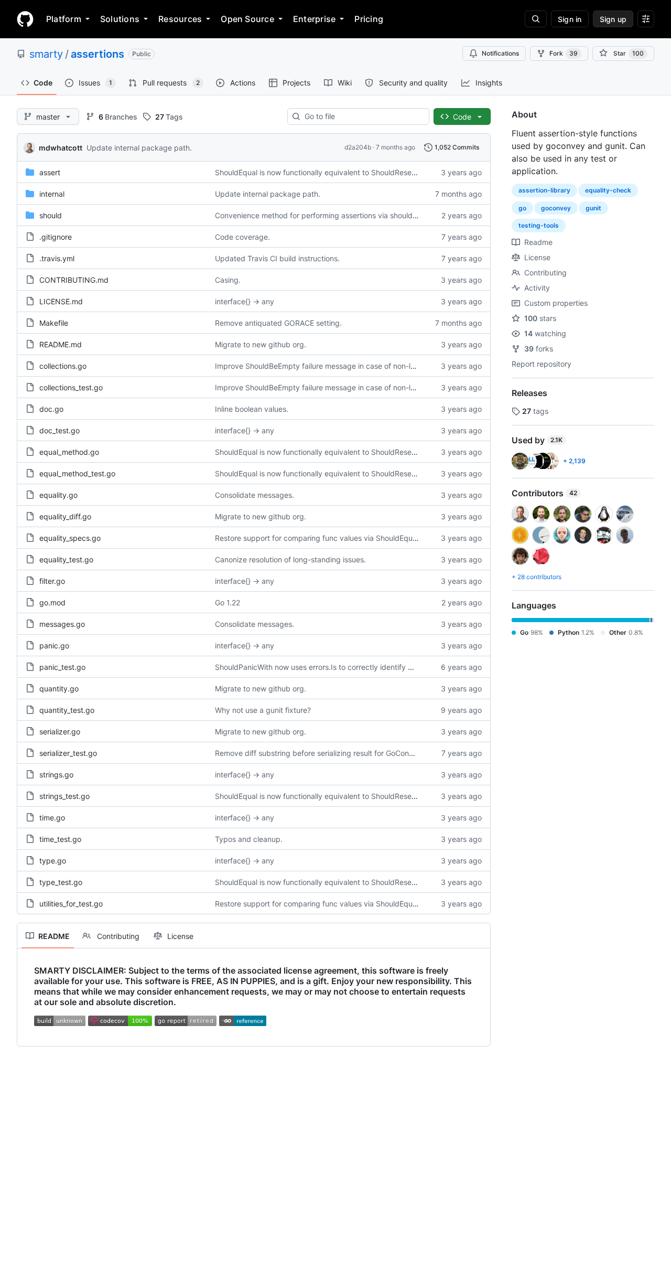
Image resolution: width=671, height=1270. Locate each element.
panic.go (54, 645)
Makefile (53, 322)
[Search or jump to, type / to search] (536, 18)
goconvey (556, 208)
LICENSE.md (61, 301)
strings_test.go (64, 796)
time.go (52, 817)
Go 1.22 (227, 602)
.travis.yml (56, 258)
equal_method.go (69, 451)
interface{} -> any (244, 301)
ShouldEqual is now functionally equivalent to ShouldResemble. (322, 172)
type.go (52, 860)
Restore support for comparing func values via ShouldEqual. (317, 537)
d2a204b (357, 147)
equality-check (608, 190)
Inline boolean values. (251, 408)
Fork (563, 53)
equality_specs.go (70, 537)
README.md (60, 344)
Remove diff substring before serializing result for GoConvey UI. (324, 753)
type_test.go (60, 882)
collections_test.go (71, 387)
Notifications (500, 53)
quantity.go (59, 688)
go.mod (52, 602)
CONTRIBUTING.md (74, 279)
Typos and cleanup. (249, 839)
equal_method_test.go (77, 473)
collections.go (62, 365)
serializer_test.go (68, 753)
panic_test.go (62, 667)
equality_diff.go (65, 516)
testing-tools (538, 225)
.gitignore (55, 236)
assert (49, 172)
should (50, 215)
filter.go (52, 581)
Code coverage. (242, 236)
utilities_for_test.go (71, 903)
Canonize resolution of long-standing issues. (290, 559)
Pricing (368, 19)
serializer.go (59, 731)
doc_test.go (59, 430)
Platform (63, 19)
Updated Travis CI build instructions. (277, 258)
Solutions (119, 19)
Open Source (247, 19)
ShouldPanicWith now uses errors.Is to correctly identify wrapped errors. (339, 667)
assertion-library (544, 190)
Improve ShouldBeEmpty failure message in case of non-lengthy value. (336, 365)
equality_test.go (66, 559)
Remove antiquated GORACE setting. (278, 322)
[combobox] (362, 116)
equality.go (58, 494)
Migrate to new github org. (260, 344)
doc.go (51, 408)
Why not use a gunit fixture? (263, 710)
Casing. (228, 279)
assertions (97, 54)
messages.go (62, 624)
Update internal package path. (139, 147)
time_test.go (60, 839)
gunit (593, 208)
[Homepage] (25, 18)
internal (51, 193)
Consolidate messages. (254, 494)
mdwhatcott (60, 147)
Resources (180, 19)
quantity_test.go (66, 710)
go (522, 208)
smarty (46, 54)
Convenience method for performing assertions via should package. (331, 215)
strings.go (56, 774)
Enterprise (314, 19)
